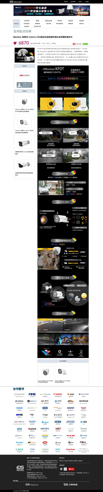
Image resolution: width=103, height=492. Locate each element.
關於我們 (61, 461)
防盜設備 (70, 21)
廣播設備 (37, 23)
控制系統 (81, 23)
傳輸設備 (70, 23)
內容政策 (66, 461)
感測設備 (26, 26)
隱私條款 (71, 461)
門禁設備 (59, 21)
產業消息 (66, 1)
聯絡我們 (80, 461)
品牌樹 (80, 1)
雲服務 (37, 21)
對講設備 (81, 21)
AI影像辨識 (26, 21)
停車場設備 (26, 23)
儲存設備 (48, 23)
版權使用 (76, 461)
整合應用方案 (37, 26)
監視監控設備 (48, 21)
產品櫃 (87, 1)
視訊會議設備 (59, 23)
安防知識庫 (73, 1)
